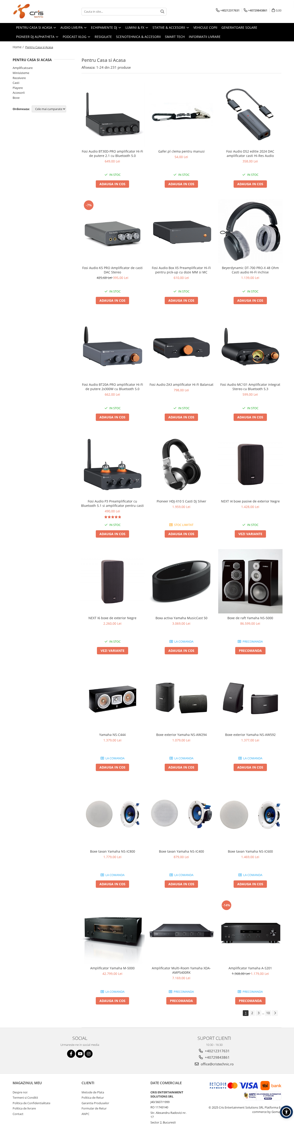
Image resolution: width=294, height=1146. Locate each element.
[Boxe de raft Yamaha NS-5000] (250, 581)
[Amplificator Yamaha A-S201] (250, 931)
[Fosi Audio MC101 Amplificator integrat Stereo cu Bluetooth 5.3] (250, 348)
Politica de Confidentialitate (31, 1103)
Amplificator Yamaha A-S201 (250, 968)
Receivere (19, 78)
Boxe (16, 98)
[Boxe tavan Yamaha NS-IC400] (181, 815)
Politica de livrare (24, 1108)
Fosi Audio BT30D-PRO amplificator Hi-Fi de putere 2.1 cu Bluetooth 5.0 (112, 153)
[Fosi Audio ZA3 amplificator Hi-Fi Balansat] (181, 348)
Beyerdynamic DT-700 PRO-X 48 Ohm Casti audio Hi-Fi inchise (250, 270)
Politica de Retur (93, 1097)
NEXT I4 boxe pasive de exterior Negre (250, 501)
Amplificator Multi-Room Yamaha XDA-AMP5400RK (181, 970)
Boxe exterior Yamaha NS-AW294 (181, 734)
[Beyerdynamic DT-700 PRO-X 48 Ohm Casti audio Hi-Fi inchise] (250, 231)
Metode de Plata (93, 1092)
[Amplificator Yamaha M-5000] (112, 931)
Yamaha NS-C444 (112, 734)
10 (268, 1013)
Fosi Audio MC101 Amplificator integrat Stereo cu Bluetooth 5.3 (250, 386)
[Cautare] (162, 11)
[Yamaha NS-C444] (112, 698)
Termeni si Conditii (25, 1097)
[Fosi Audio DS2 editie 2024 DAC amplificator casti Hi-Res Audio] (250, 114)
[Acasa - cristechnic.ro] (36, 11)
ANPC (85, 1114)
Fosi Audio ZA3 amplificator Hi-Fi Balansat (181, 384)
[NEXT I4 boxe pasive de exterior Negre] (250, 464)
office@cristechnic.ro (217, 1064)
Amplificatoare (23, 68)
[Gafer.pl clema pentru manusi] (181, 114)
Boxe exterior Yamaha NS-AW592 (250, 734)
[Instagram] (89, 1054)
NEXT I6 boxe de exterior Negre (112, 618)
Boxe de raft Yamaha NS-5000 (250, 618)
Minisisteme (21, 73)
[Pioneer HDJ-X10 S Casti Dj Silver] (181, 464)
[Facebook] (71, 1054)
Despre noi (20, 1092)
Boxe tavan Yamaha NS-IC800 (112, 851)
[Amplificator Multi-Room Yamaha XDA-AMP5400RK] (181, 931)
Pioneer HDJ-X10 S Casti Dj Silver (181, 501)
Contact (18, 1114)
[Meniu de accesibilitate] (286, 1112)
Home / (19, 47)
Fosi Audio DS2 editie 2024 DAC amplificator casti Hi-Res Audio (250, 153)
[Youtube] (80, 1054)
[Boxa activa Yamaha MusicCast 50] (181, 581)
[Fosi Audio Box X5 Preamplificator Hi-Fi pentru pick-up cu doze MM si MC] (181, 231)
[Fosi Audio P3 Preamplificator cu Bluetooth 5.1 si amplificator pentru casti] (112, 464)
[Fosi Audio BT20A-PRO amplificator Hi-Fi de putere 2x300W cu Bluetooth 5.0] (112, 348)
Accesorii (19, 93)
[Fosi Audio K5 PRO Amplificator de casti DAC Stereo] (112, 231)
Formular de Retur (94, 1108)
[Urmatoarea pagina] (275, 1013)
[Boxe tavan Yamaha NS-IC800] (112, 815)
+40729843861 (217, 1057)
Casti (16, 83)
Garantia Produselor (95, 1103)
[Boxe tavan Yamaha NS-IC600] (250, 815)
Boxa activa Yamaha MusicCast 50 (181, 618)
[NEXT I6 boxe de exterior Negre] (112, 581)
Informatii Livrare (204, 36)
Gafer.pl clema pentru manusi (181, 151)
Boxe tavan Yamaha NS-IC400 (181, 851)
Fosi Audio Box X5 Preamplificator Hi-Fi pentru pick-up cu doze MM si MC (181, 270)
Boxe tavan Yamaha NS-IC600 (250, 851)
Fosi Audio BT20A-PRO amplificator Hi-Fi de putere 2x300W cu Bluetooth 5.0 (112, 386)
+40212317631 (217, 1051)
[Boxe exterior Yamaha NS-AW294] (181, 698)
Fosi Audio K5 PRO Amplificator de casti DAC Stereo (112, 270)
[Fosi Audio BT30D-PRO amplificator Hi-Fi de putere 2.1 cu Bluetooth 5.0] (112, 114)
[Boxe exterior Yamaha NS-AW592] (250, 698)
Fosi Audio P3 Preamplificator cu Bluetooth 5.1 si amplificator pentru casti (112, 503)
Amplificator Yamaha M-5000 (112, 968)
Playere (18, 88)
